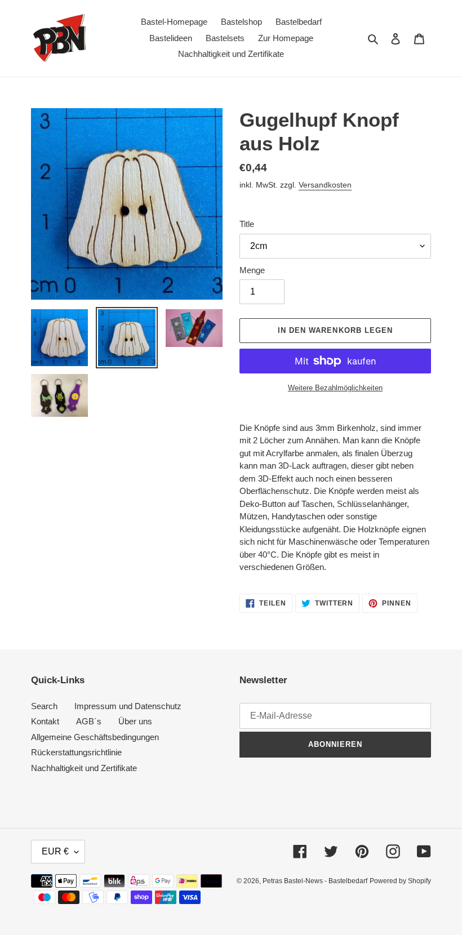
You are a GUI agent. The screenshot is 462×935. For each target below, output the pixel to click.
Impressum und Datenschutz (127, 706)
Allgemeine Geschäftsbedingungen (95, 737)
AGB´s (88, 721)
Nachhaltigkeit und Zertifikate (84, 768)
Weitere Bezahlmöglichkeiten (335, 388)
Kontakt (45, 721)
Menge (252, 270)
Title (246, 224)
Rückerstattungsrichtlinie (76, 752)
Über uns (135, 721)
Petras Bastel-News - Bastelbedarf (315, 881)
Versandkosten (325, 184)
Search (44, 706)
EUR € (55, 851)
